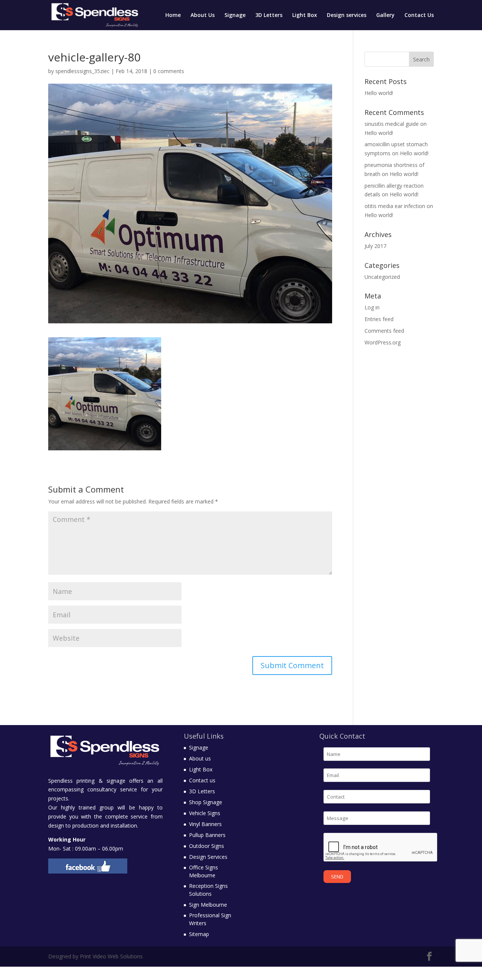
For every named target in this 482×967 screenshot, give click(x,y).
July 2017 (375, 245)
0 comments (168, 71)
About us (200, 758)
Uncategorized (382, 276)
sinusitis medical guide (392, 123)
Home (173, 15)
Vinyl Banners (205, 824)
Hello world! (379, 92)
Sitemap (199, 934)
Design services (346, 15)
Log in (372, 307)
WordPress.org (383, 342)
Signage (235, 15)
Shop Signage (205, 802)
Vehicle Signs (204, 813)
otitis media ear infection (395, 206)
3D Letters (268, 15)
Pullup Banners (207, 834)
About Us (203, 15)
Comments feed (384, 330)
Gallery (385, 15)
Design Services (208, 856)
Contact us (202, 780)
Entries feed (379, 319)
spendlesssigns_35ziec (82, 71)
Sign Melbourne (208, 904)
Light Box (304, 15)
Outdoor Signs (206, 845)
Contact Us (419, 15)
